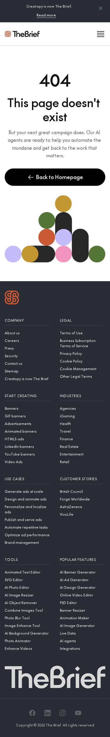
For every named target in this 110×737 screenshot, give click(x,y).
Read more (46, 15)
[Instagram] (62, 713)
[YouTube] (78, 713)
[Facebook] (32, 713)
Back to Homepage (59, 177)
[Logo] (12, 298)
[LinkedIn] (47, 713)
